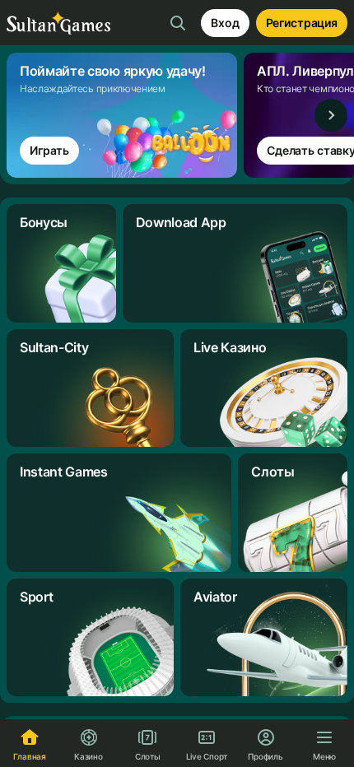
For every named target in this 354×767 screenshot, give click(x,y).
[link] (125, 115)
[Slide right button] (330, 115)
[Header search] (177, 23)
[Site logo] (58, 23)
